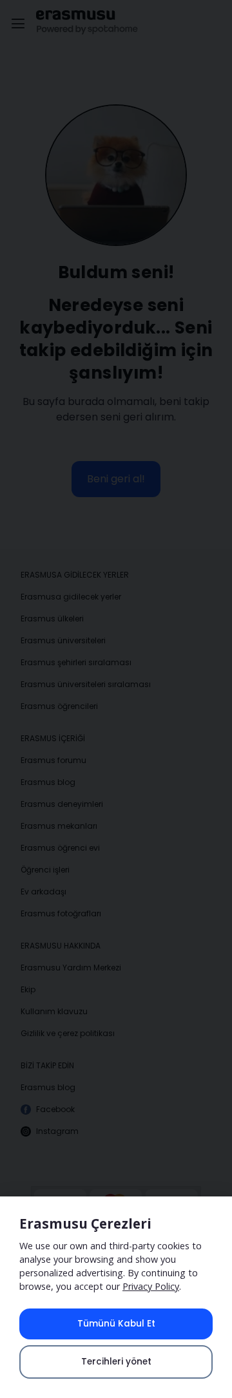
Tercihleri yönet (116, 1361)
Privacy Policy (150, 1286)
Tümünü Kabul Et (116, 1324)
